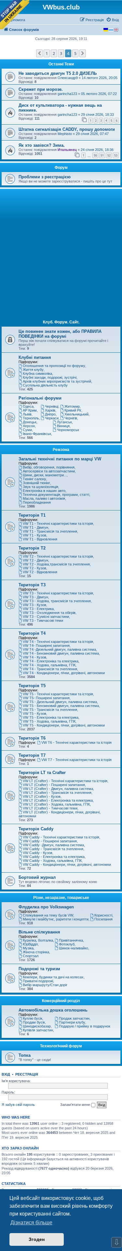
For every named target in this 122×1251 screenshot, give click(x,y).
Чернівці (51, 406)
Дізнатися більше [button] (31, 1222)
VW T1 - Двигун (35, 527)
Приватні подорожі (38, 981)
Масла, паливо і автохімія (44, 498)
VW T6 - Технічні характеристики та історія (76, 742)
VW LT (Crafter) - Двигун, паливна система (58, 789)
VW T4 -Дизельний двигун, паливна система (59, 649)
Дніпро (50, 414)
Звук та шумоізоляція (40, 487)
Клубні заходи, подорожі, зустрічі (49, 377)
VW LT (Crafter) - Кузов (42, 796)
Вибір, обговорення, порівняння (49, 467)
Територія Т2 (32, 548)
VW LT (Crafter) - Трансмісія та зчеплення (57, 793)
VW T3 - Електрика (38, 609)
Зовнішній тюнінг (36, 483)
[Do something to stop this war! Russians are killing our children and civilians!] (14, 14)
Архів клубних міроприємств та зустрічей (57, 381)
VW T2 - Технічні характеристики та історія (58, 556)
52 (109, 155)
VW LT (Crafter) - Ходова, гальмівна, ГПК (56, 804)
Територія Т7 (32, 755)
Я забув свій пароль (18, 1105)
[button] (39, 53)
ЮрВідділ (30, 944)
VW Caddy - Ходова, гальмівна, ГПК (52, 861)
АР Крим (30, 410)
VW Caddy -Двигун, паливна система (53, 845)
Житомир (72, 406)
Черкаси (52, 418)
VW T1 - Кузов (34, 535)
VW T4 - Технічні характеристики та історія (58, 642)
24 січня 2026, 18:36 (97, 150)
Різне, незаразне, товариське (61, 897)
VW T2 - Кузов (34, 568)
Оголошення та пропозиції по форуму (54, 366)
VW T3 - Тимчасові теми (43, 620)
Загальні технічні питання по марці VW (60, 458)
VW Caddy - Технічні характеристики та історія (61, 837)
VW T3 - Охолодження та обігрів (49, 613)
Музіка (28, 948)
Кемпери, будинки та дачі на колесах (53, 977)
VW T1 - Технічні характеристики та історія (58, 523)
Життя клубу (33, 370)
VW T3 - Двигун (35, 597)
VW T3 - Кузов (34, 605)
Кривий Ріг (72, 410)
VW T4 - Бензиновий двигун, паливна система (61, 653)
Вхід (6, 1074)
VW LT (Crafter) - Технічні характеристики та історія (65, 781)
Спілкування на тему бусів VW (48, 915)
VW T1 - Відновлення (40, 539)
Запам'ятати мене (75, 1105)
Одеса (28, 406)
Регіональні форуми (40, 398)
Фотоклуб (67, 944)
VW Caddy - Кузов (37, 853)
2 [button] (54, 53)
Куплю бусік (32, 1018)
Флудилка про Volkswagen (46, 906)
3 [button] (61, 53)
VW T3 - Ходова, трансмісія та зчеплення (57, 601)
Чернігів (70, 418)
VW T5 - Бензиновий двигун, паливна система (61, 706)
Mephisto (65, 134)
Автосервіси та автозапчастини (49, 471)
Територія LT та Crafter (42, 772)
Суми (27, 430)
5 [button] (75, 53)
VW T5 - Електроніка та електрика (50, 717)
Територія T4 (32, 633)
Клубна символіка (37, 373)
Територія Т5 (32, 685)
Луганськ (64, 422)
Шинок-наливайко (73, 948)
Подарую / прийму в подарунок (84, 1026)
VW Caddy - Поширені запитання (50, 841)
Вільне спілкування (39, 932)
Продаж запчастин (74, 1018)
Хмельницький (76, 414)
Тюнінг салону (34, 479)
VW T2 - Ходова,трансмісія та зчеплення (56, 564)
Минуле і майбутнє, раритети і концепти (55, 919)
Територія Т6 (32, 738)
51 (102, 155)
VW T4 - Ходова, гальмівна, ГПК (49, 665)
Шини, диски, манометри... (45, 475)
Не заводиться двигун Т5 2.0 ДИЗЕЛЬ (58, 73)
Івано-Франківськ (37, 434)
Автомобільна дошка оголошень (53, 1010)
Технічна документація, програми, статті (56, 494)
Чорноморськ (68, 430)
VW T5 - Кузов (34, 713)
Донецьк (29, 422)
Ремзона (61, 449)
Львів (27, 414)
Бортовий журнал (37, 877)
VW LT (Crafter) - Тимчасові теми (50, 808)
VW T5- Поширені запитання (46, 698)
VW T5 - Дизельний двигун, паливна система (60, 702)
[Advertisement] (61, 255)
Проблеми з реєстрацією (45, 176)
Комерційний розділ (61, 1001)
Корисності (103, 915)
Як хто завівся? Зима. (42, 145)
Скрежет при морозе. (41, 89)
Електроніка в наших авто (44, 491)
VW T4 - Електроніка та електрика (50, 661)
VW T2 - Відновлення (40, 572)
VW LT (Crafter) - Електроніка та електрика (58, 800)
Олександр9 (68, 78)
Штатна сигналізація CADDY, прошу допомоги (67, 129)
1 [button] (47, 53)
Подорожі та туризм (39, 968)
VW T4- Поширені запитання (46, 645)
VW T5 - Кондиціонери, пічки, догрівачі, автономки (64, 725)
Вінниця (63, 426)
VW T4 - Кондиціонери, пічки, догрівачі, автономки (64, 673)
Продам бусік (34, 1022)
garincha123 (67, 94)
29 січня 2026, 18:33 (97, 114)
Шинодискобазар (37, 1026)
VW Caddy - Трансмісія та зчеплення (53, 849)
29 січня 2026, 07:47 (92, 134)
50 (95, 155)
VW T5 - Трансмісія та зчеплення (50, 710)
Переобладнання (37, 502)
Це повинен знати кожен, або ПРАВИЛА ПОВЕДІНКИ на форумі (60, 334)
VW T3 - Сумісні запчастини (46, 617)
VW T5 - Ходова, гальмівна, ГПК (49, 721)
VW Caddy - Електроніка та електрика (54, 857)
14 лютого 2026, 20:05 (99, 78)
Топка (25, 1055)
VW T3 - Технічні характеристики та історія (58, 593)
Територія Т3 (32, 584)
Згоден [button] (37, 1239)
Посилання (103, 919)
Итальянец (67, 150)
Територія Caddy (36, 828)
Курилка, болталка (38, 940)
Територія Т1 (32, 515)
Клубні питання (35, 357)
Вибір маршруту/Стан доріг (45, 985)
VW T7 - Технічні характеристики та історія (76, 760)
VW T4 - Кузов (34, 657)
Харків (50, 410)
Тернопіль (31, 418)
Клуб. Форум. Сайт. (61, 322)
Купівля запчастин (38, 1030)
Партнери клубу (72, 1022)
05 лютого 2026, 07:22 (99, 94)
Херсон (29, 426)
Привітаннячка (71, 940)
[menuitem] (112, 20)
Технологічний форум (61, 1046)
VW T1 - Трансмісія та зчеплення (50, 531)
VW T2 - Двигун (35, 560)
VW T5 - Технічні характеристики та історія (58, 694)
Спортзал (30, 956)
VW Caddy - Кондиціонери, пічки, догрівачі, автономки (67, 864)
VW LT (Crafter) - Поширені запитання (54, 785)
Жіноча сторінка (36, 952)
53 (115, 155)
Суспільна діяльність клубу (45, 385)
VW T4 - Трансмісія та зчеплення (50, 669)
